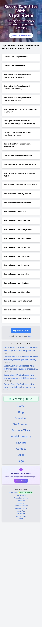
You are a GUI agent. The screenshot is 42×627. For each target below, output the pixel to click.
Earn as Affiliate (21, 430)
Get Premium (21, 424)
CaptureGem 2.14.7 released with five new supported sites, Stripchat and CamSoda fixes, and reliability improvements (20, 349)
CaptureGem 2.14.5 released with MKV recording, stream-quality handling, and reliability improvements (20, 358)
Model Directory (21, 436)
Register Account (21, 330)
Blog (21, 412)
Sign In (30, 336)
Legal (21, 461)
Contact (21, 448)
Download (21, 418)
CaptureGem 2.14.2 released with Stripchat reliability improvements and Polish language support (19, 386)
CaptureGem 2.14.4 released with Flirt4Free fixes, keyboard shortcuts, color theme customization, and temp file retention (20, 367)
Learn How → (21, 481)
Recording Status (22, 399)
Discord (21, 442)
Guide (21, 454)
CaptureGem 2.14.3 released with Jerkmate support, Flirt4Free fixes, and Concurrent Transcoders (20, 376)
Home (21, 406)
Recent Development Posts (21, 344)
